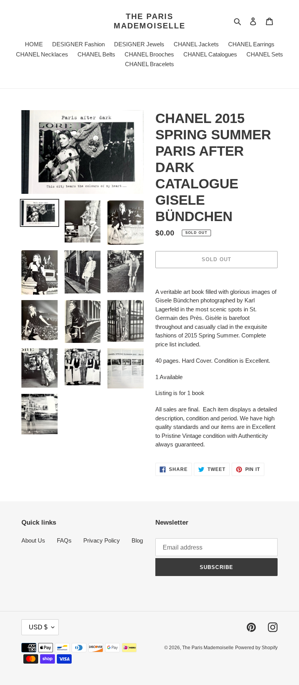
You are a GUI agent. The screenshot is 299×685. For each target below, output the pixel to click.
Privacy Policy (101, 540)
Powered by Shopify (256, 647)
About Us (33, 540)
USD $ (38, 627)
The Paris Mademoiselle (149, 21)
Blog (137, 540)
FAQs (64, 540)
